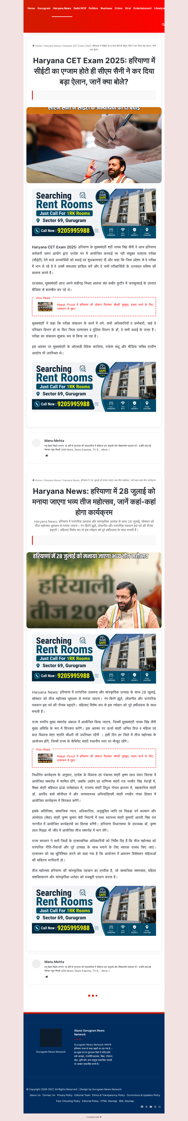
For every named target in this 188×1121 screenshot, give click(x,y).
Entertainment (142, 8)
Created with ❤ (94, 1117)
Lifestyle (159, 8)
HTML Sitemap (108, 1101)
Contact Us (48, 1095)
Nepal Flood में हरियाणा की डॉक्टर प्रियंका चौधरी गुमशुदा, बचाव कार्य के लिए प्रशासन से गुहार (105, 306)
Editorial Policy (90, 1101)
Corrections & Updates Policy (143, 1095)
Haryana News (62, 8)
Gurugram (43, 8)
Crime (118, 8)
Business (106, 8)
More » (106, 449)
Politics (93, 8)
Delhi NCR (80, 8)
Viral (128, 8)
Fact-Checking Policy (68, 1101)
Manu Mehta (54, 441)
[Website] (46, 455)
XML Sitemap (126, 1101)
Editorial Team (82, 1095)
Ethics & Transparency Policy (108, 1095)
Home (31, 8)
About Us (35, 1095)
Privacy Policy (65, 1095)
